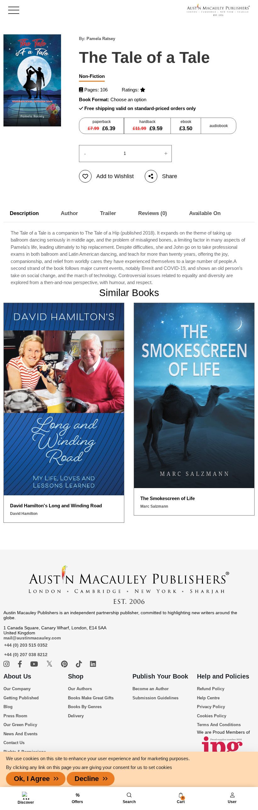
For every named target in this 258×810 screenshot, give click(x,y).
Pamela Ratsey (101, 38)
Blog (8, 706)
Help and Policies (223, 676)
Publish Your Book (160, 676)
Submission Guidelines (155, 698)
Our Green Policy (20, 724)
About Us (17, 676)
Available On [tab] (205, 213)
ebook (185, 125)
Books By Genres (85, 706)
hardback (147, 125)
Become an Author (150, 688)
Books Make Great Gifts (91, 698)
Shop (75, 676)
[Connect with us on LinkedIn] (93, 664)
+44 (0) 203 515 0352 (26, 645)
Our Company (17, 688)
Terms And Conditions (219, 724)
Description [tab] (24, 213)
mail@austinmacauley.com (32, 637)
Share (169, 176)
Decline (87, 779)
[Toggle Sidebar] (13, 10)
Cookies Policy (211, 716)
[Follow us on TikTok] (80, 664)
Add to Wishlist (115, 176)
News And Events (20, 733)
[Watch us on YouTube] (35, 664)
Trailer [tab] (108, 213)
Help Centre (208, 698)
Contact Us (14, 742)
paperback (101, 125)
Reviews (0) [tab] (152, 213)
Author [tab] (69, 213)
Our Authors (80, 688)
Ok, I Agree (32, 779)
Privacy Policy (211, 706)
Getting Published (21, 698)
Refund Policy (210, 688)
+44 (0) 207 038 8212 (26, 654)
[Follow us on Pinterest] (65, 664)
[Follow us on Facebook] (21, 664)
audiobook (219, 126)
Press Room (15, 716)
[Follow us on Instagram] (7, 664)
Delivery (76, 716)
